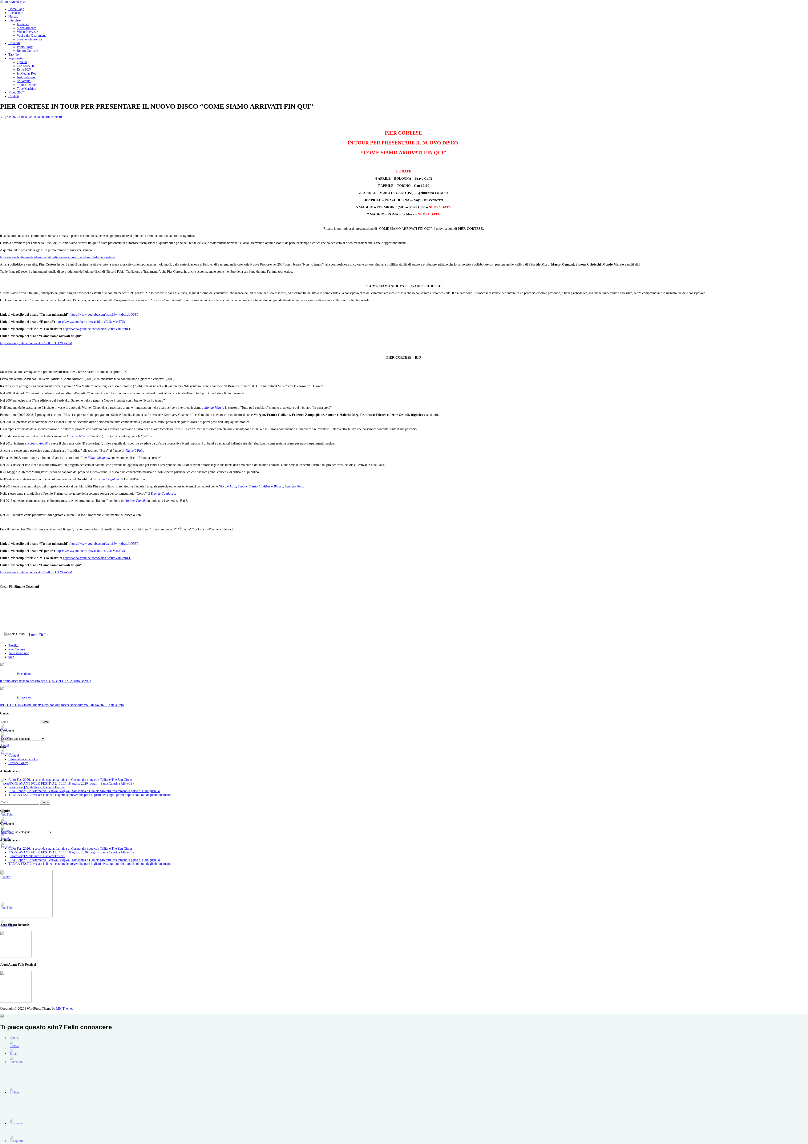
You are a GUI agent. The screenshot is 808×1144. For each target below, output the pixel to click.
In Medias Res (26, 73)
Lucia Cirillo (27, 117)
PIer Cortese (16, 649)
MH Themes (64, 1008)
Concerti (14, 43)
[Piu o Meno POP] (13, 2)
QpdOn (22, 62)
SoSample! (24, 81)
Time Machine (26, 88)
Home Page (16, 9)
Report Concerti (27, 50)
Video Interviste (27, 31)
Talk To (13, 54)
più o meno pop (18, 653)
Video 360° (16, 92)
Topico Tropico (27, 85)
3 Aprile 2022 (9, 117)
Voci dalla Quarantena (31, 35)
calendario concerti (49, 117)
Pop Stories (16, 58)
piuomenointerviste (29, 39)
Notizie (13, 16)
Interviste (14, 20)
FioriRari (14, 645)
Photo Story (25, 47)
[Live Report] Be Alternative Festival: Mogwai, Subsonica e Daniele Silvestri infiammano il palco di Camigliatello (84, 791)
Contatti (13, 96)
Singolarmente (26, 28)
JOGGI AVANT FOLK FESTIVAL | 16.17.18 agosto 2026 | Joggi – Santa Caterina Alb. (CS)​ (71, 783)
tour (11, 657)
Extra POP (24, 69)
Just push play (26, 77)
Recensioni (15, 13)
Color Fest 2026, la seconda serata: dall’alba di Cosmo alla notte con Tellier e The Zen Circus (70, 779)
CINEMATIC (26, 66)
